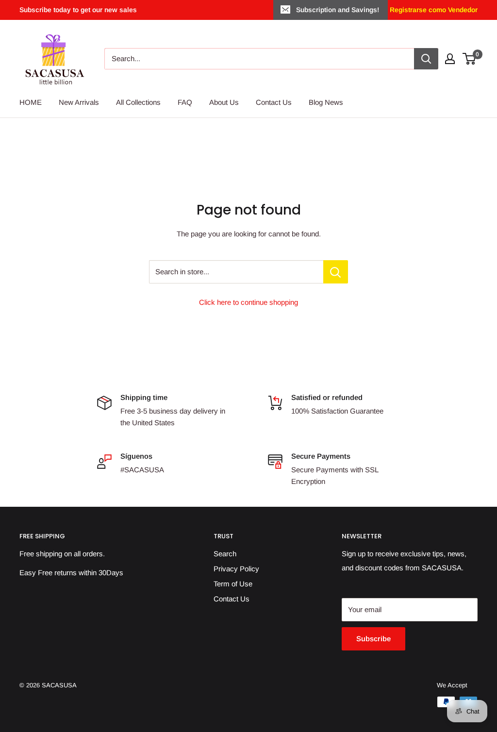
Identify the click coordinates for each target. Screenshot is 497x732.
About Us (224, 102)
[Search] (426, 58)
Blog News (326, 102)
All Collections (138, 102)
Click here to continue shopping (248, 302)
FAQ (185, 102)
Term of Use (233, 584)
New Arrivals (79, 102)
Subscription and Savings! (337, 10)
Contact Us (274, 102)
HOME (30, 102)
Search (225, 553)
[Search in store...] (335, 271)
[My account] (450, 58)
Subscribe (373, 638)
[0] (470, 59)
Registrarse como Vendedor (433, 10)
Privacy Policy (236, 569)
